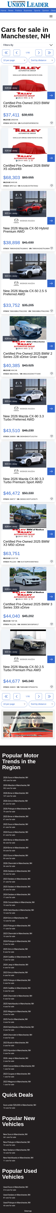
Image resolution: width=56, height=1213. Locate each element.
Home (3, 10)
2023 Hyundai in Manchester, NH (17, 1051)
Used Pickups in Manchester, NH (16, 1204)
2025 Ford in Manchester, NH (15, 1020)
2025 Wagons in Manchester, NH (17, 1012)
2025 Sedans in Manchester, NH (16, 888)
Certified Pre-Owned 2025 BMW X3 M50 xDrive (26, 543)
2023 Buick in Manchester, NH (15, 1044)
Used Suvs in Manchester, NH (15, 1188)
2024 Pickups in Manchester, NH (16, 942)
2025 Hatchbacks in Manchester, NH (18, 1005)
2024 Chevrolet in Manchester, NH (17, 1036)
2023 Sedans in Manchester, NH (16, 880)
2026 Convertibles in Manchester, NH (19, 903)
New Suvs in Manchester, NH (15, 1135)
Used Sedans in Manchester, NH (16, 1196)
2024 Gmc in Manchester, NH (15, 919)
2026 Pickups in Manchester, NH (16, 810)
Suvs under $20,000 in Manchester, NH (19, 1106)
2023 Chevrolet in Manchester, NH (17, 934)
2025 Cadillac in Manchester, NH (16, 989)
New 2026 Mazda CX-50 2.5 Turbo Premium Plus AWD (23, 668)
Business (28, 10)
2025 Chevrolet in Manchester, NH (17, 997)
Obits (53, 10)
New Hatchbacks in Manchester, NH (18, 1159)
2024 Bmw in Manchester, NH (15, 849)
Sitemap (28, 1211)
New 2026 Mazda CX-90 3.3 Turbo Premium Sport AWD (23, 480)
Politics (18, 10)
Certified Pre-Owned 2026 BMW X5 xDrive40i (26, 167)
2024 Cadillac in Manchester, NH (16, 958)
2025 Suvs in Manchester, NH (15, 825)
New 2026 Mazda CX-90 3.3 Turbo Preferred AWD (23, 418)
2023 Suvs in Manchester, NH (15, 856)
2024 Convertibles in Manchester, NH (19, 1067)
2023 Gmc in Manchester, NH (15, 973)
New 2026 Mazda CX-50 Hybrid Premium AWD (26, 230)
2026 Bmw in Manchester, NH (15, 794)
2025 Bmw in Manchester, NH (15, 817)
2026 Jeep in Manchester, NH (15, 1059)
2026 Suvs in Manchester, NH (15, 778)
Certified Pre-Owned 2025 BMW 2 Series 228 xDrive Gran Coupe (27, 355)
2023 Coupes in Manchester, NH (16, 1075)
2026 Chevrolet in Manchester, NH (17, 864)
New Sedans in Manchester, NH (16, 1151)
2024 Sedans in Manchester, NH (16, 895)
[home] (28, 4)
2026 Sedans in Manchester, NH (16, 872)
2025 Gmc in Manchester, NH (15, 950)
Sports (37, 10)
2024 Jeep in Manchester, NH (15, 966)
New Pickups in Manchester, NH (16, 1143)
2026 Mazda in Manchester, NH (16, 786)
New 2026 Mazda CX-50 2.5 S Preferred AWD (25, 292)
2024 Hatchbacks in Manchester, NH (18, 1028)
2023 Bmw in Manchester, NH (15, 841)
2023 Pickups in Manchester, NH (16, 927)
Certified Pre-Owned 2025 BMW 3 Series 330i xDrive (27, 606)
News (10, 10)
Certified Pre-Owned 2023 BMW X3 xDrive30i (26, 104)
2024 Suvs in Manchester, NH (15, 833)
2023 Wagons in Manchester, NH (17, 1083)
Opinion (45, 10)
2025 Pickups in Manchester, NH (16, 981)
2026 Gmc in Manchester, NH (15, 802)
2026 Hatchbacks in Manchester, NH (18, 911)
